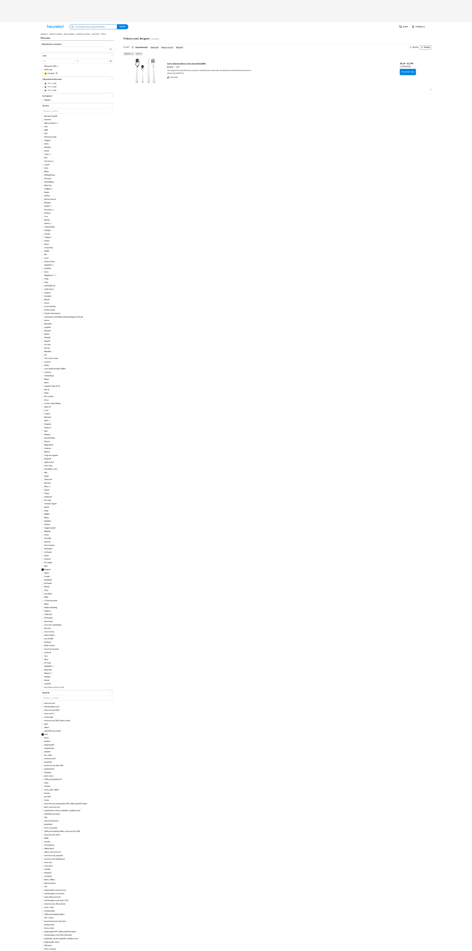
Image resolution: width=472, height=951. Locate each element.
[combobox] (93, 26)
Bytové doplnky (69, 34)
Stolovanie (95, 34)
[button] (74, 49)
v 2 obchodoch (405, 66)
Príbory (103, 34)
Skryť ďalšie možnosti (52, 687)
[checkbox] (43, 66)
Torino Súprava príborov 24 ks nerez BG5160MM (186, 63)
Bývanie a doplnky (56, 34)
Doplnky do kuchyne (83, 34)
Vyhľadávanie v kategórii (52, 44)
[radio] (43, 83)
